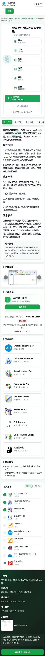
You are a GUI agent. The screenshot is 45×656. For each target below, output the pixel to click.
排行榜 (20, 592)
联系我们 (13, 611)
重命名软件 (16, 133)
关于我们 (4, 611)
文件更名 (32, 19)
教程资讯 (21, 601)
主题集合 (27, 592)
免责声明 (21, 611)
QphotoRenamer (21, 546)
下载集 (11, 19)
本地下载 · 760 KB (22, 652)
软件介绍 (7, 122)
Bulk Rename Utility (22, 493)
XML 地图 (13, 601)
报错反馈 (24, 106)
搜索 (10, 11)
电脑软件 (17, 19)
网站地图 (4, 601)
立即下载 (22, 306)
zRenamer (18, 523)
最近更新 (4, 592)
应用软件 (25, 19)
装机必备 (13, 592)
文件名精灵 (18, 561)
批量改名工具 (19, 516)
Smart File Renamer (22, 531)
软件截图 (18, 122)
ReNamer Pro (19, 508)
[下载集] (12, 4)
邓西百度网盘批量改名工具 (25, 554)
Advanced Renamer (22, 501)
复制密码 (22, 321)
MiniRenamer (19, 538)
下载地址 (29, 122)
